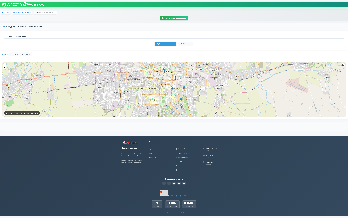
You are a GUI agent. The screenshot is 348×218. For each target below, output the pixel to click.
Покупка (151, 170)
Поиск (180, 161)
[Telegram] (174, 183)
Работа (151, 161)
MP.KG (182, 213)
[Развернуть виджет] (345, 4)
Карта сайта (182, 170)
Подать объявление (184, 149)
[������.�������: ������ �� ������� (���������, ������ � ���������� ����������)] (177, 196)
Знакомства (152, 157)
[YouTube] (179, 183)
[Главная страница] (129, 143)
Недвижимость (153, 149)
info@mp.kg (210, 155)
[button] (164, 69)
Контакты (181, 166)
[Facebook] (164, 183)
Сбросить (186, 44)
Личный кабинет (183, 157)
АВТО (150, 153)
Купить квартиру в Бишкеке (22, 12)
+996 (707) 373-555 (31, 5)
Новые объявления (184, 153)
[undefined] (343, 64)
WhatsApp (209, 162)
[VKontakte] (184, 183)
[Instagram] (169, 183)
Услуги (151, 166)
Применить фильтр (166, 44)
